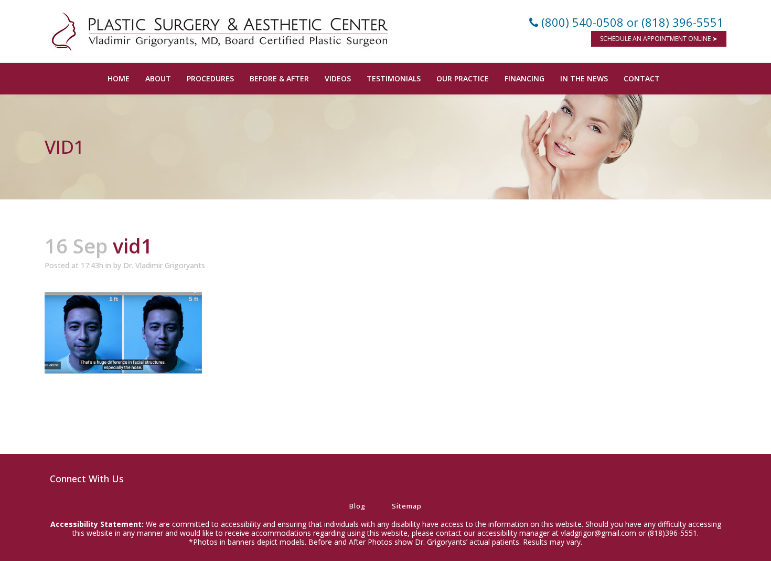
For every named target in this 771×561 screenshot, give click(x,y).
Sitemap (407, 506)
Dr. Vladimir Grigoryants (164, 265)
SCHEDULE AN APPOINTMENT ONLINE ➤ (659, 38)
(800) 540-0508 (582, 22)
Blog (357, 506)
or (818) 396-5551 (675, 22)
